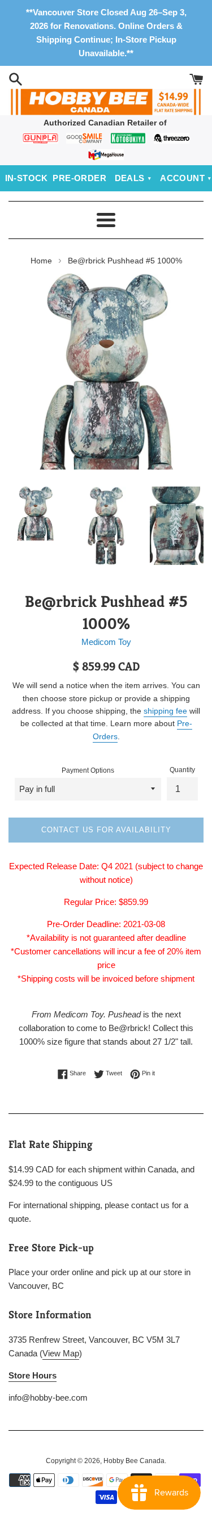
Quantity (182, 770)
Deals (130, 178)
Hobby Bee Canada (134, 1461)
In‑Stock (26, 178)
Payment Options (88, 770)
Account (182, 178)
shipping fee (165, 710)
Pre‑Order (79, 178)
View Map (60, 1353)
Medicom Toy (106, 642)
